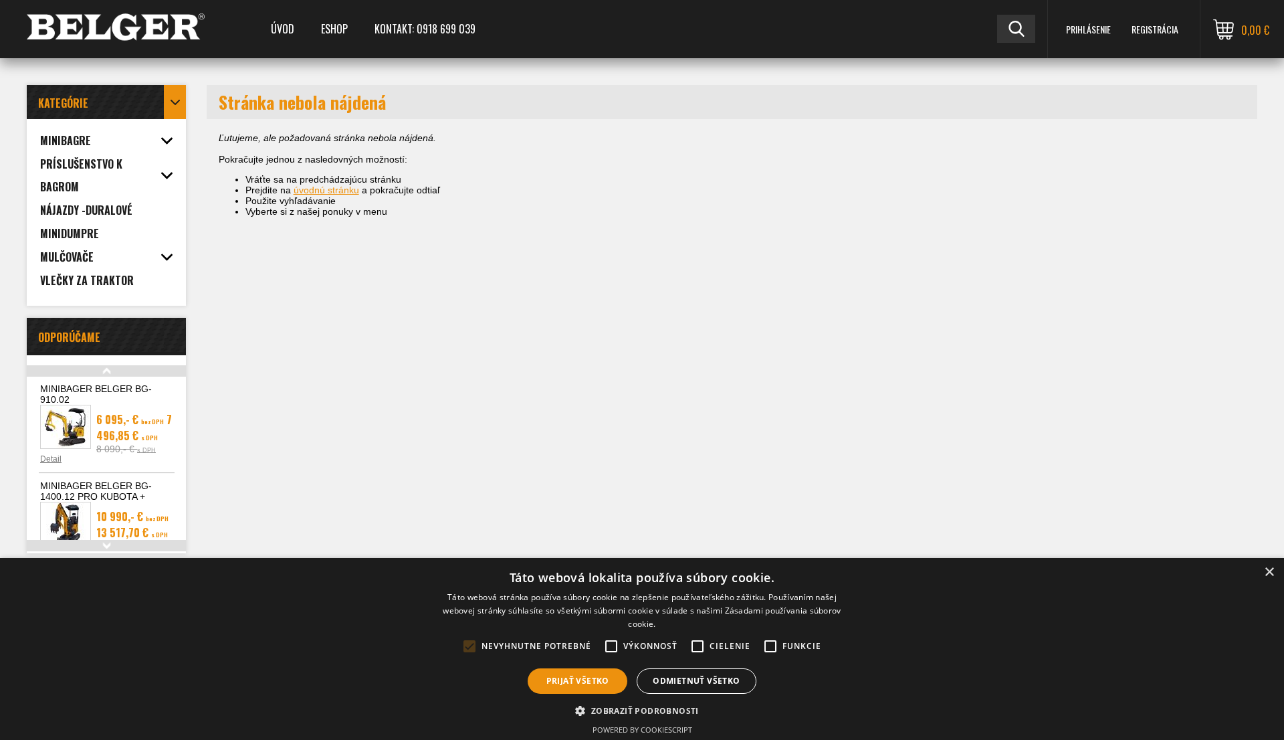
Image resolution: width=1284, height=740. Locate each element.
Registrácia (1155, 29)
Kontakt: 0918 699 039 (424, 29)
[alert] (642, 649)
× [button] (1269, 572)
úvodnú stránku (326, 190)
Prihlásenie (1088, 29)
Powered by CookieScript (642, 730)
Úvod (282, 29)
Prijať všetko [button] (577, 680)
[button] (641, 710)
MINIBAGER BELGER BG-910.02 (96, 394)
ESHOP (334, 29)
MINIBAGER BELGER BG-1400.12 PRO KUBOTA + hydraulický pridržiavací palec (102, 496)
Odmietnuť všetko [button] (696, 680)
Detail (51, 459)
